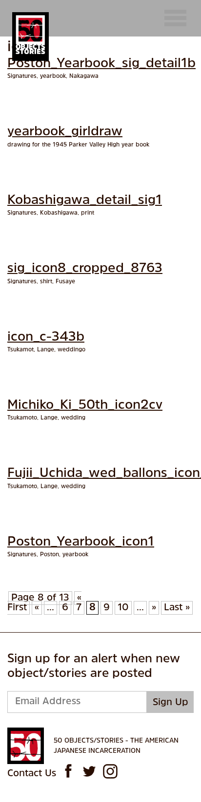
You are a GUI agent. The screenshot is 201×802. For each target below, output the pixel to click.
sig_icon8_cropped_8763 (84, 268)
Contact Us (31, 774)
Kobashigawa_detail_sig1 (84, 200)
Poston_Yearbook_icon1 (80, 542)
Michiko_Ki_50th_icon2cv (84, 405)
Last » (177, 608)
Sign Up (170, 703)
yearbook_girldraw (64, 132)
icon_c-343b (45, 337)
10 (123, 608)
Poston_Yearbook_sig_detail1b (101, 64)
